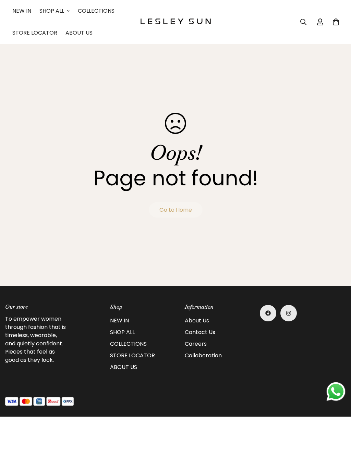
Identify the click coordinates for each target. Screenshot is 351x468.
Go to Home (175, 210)
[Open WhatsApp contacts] (336, 392)
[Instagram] (288, 313)
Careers (196, 344)
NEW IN (21, 11)
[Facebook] (268, 313)
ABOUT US (79, 33)
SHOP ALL (51, 11)
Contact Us (200, 332)
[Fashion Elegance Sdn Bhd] (176, 21)
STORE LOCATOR (34, 33)
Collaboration (203, 355)
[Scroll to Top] (338, 431)
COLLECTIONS (96, 11)
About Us (197, 320)
